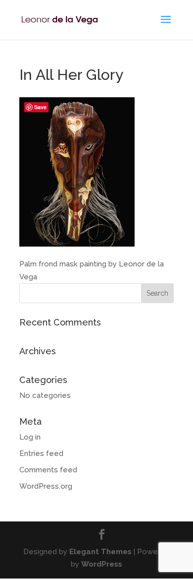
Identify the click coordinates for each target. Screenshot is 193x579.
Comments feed (48, 469)
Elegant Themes (100, 551)
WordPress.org (45, 486)
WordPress (101, 564)
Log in (30, 437)
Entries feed (41, 453)
